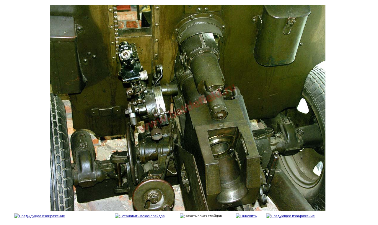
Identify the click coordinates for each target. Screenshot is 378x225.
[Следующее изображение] (290, 216)
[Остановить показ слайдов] (139, 216)
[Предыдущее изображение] (39, 216)
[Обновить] (246, 216)
